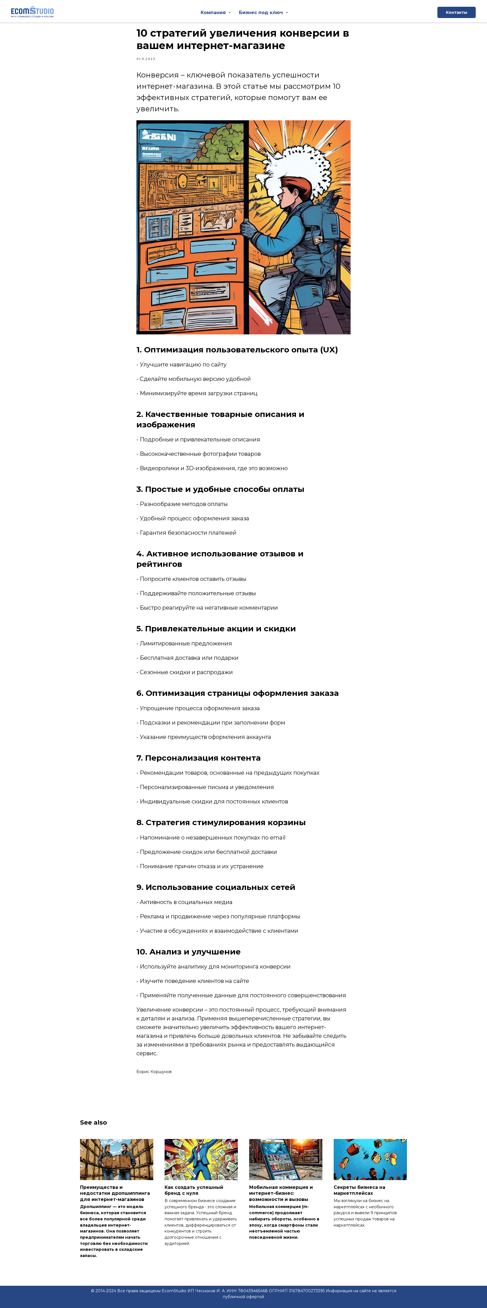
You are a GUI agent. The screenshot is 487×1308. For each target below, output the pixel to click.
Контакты (456, 12)
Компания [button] (214, 12)
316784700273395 (307, 1290)
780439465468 (253, 1290)
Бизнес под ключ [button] (261, 12)
